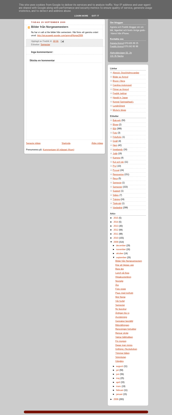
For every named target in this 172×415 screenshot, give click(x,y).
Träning (116, 199)
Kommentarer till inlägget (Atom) (58, 150)
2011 (116, 234)
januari (119, 394)
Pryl (115, 166)
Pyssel (116, 170)
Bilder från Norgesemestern (49, 26)
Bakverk (117, 120)
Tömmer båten (122, 353)
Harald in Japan (120, 98)
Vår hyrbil (120, 301)
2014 (116, 222)
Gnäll (115, 141)
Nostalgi (119, 281)
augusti (120, 366)
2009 (116, 242)
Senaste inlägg (33, 143)
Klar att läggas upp (124, 265)
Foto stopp (120, 289)
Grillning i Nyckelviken (126, 349)
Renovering (118, 174)
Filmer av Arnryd (121, 89)
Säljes (116, 195)
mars (119, 386)
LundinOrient (119, 106)
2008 (116, 399)
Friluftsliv (117, 137)
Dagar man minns (124, 345)
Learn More (81, 15)
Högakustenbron (123, 277)
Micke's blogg (119, 110)
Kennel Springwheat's (123, 102)
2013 (116, 226)
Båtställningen (122, 325)
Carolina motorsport (122, 85)
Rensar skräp (121, 333)
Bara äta (119, 269)
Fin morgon (120, 341)
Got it (95, 15)
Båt (114, 128)
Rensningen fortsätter (125, 329)
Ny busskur (120, 309)
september (121, 257)
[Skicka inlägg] (61, 41)
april (118, 382)
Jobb (115, 153)
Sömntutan (120, 357)
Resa (115, 178)
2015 (116, 218)
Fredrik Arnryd (117, 46)
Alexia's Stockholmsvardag (126, 73)
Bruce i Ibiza (119, 81)
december (121, 245)
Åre (117, 285)
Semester (45, 44)
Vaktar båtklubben (124, 337)
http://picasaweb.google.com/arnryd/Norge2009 (60, 35)
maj (118, 378)
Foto (115, 133)
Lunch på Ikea (122, 273)
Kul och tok (118, 162)
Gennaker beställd (124, 321)
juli (117, 370)
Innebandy (118, 149)
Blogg (115, 124)
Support (116, 191)
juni (118, 374)
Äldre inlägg (97, 143)
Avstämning (121, 317)
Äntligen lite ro (122, 313)
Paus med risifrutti (124, 293)
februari (120, 390)
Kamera (116, 158)
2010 (116, 238)
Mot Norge (120, 297)
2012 (116, 230)
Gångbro (119, 361)
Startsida (66, 143)
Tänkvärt (117, 203)
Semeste (117, 183)
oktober (120, 253)
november (121, 249)
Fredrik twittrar (120, 93)
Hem (115, 145)
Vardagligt (117, 207)
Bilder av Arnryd (120, 77)
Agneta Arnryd (117, 43)
